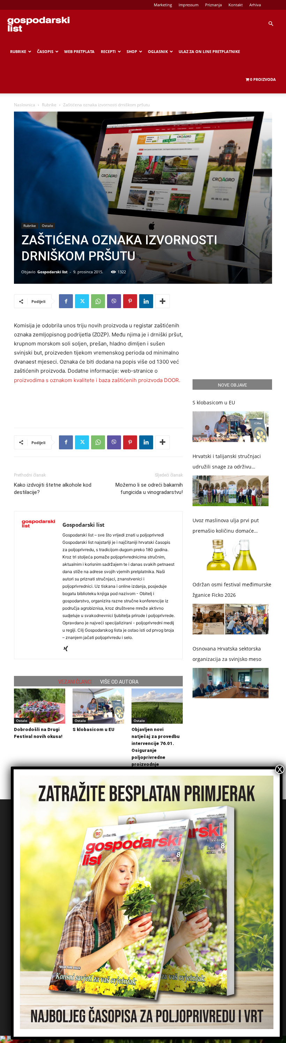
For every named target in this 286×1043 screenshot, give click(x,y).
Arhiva (255, 4)
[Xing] (68, 649)
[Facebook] (66, 301)
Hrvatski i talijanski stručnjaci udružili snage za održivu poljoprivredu (227, 462)
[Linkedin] (146, 301)
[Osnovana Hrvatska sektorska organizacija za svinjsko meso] (231, 683)
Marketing (163, 4)
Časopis (45, 51)
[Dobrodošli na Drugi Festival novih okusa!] (39, 706)
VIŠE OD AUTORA (119, 682)
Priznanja (213, 4)
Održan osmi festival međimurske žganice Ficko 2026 (232, 589)
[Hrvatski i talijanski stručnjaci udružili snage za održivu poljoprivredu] (231, 490)
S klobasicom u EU (93, 729)
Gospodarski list (52, 271)
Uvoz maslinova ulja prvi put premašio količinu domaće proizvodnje (226, 526)
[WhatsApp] (98, 301)
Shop (132, 51)
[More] (162, 301)
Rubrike (18, 51)
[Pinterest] (130, 301)
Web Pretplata (79, 51)
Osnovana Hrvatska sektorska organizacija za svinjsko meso (227, 653)
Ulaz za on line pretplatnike (209, 51)
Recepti (108, 51)
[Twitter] (82, 301)
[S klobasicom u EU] (98, 706)
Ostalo (47, 225)
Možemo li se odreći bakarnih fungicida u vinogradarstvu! (149, 488)
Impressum (188, 4)
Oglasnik (158, 51)
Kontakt (235, 4)
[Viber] (114, 301)
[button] (270, 24)
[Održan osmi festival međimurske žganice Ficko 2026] (231, 619)
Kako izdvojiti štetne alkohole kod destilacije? (52, 488)
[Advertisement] (98, 404)
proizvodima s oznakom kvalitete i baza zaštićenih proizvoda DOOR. (97, 380)
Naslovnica (24, 105)
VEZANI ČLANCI (75, 682)
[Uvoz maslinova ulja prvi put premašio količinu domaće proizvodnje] (231, 555)
